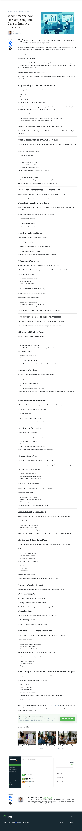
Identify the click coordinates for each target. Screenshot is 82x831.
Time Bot (56, 705)
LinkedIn (50, 797)
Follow (21, 32)
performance (27, 11)
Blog (60, 819)
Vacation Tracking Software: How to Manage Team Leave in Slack (27, 745)
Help (71, 816)
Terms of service (74, 819)
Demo (60, 816)
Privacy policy (73, 822)
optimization (21, 11)
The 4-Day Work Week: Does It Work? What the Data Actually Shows (66, 746)
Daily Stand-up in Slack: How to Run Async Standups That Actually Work (47, 746)
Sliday (20, 822)
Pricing (61, 822)
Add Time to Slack (67, 718)
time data (10, 11)
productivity (15, 11)
